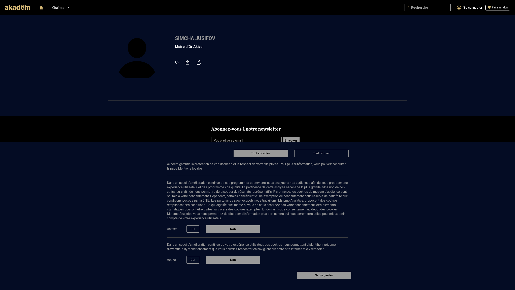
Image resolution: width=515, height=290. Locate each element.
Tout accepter (260, 153)
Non (233, 229)
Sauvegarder (324, 275)
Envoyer (291, 140)
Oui (193, 229)
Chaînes (58, 8)
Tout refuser (321, 153)
